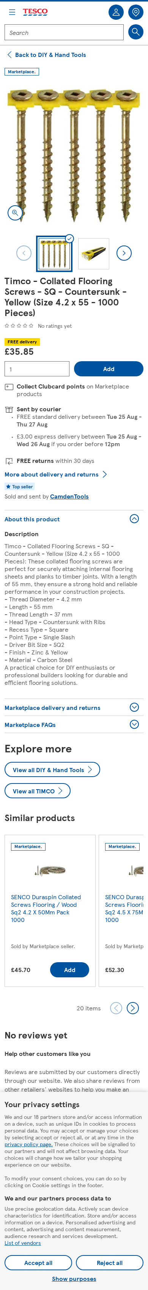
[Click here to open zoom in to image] (15, 212)
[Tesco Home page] (36, 12)
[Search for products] (135, 31)
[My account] (116, 12)
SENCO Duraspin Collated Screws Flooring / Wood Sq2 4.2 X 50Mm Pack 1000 (46, 908)
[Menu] (12, 12)
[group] (50, 912)
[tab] (54, 254)
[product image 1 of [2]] (74, 154)
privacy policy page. (29, 1144)
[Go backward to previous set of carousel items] (116, 1008)
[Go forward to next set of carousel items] (133, 1008)
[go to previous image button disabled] (23, 253)
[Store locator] (135, 12)
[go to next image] (124, 253)
